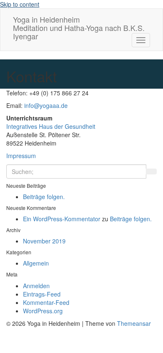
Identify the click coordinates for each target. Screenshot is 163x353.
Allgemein (36, 263)
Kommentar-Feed (46, 302)
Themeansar (134, 323)
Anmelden (36, 285)
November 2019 (44, 241)
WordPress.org (43, 311)
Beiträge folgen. (44, 196)
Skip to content (19, 4)
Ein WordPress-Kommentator (61, 219)
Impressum (21, 155)
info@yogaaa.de (46, 105)
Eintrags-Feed (42, 294)
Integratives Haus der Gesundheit (50, 126)
